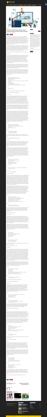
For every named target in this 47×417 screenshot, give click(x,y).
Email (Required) (32, 48)
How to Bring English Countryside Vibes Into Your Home (11, 383)
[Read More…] (8, 376)
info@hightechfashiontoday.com (12, 405)
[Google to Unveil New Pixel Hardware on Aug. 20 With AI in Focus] (10, 395)
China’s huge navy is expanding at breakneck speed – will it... (25, 405)
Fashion (25, 5)
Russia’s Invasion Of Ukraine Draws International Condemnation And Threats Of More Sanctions (24, 384)
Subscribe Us (34, 5)
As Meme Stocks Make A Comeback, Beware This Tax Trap (25, 412)
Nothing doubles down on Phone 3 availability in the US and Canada (17, 399)
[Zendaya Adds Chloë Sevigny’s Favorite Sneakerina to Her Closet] (20, 408)
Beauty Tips (15, 5)
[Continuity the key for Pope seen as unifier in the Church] (25, 395)
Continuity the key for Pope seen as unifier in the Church (25, 399)
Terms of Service (35, 37)
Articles (11, 5)
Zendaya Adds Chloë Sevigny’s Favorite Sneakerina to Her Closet (25, 408)
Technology (29, 5)
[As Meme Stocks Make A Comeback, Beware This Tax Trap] (20, 412)
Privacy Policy (39, 37)
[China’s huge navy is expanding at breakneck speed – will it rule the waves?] (20, 405)
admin (7, 32)
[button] (46, 4)
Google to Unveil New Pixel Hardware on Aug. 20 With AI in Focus (10, 399)
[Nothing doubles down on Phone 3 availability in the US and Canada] (17, 395)
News (8, 5)
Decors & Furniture (20, 5)
